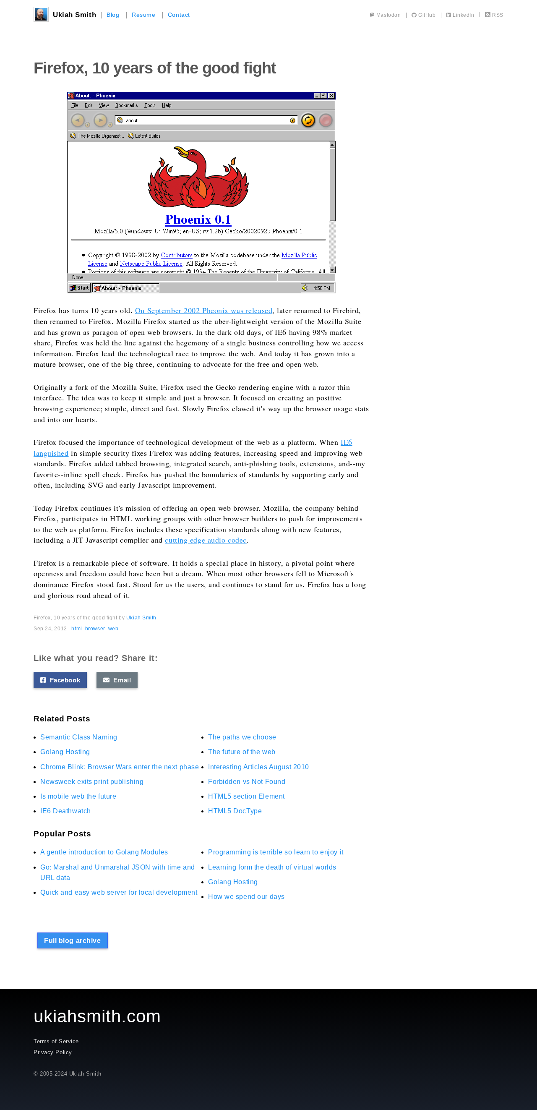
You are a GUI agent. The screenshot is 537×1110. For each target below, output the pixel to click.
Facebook (63, 680)
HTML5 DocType (235, 811)
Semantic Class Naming (78, 737)
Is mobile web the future (78, 796)
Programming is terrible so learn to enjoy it (276, 852)
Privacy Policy (53, 1052)
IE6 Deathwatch (65, 811)
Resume (143, 14)
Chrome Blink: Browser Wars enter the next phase (119, 766)
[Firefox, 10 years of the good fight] (201, 192)
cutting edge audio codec (205, 540)
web (113, 629)
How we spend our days (246, 896)
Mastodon (388, 15)
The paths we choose (242, 737)
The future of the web (242, 751)
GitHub (426, 15)
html (76, 629)
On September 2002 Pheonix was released (203, 310)
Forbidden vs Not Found (246, 781)
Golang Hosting (65, 751)
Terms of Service (56, 1041)
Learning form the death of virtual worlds (272, 867)
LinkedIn (462, 15)
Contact (179, 14)
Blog (113, 14)
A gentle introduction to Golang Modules (104, 852)
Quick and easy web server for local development (118, 892)
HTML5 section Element (246, 796)
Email (120, 680)
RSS (497, 15)
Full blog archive (72, 940)
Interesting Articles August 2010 (258, 766)
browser (95, 629)
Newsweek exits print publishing (91, 781)
